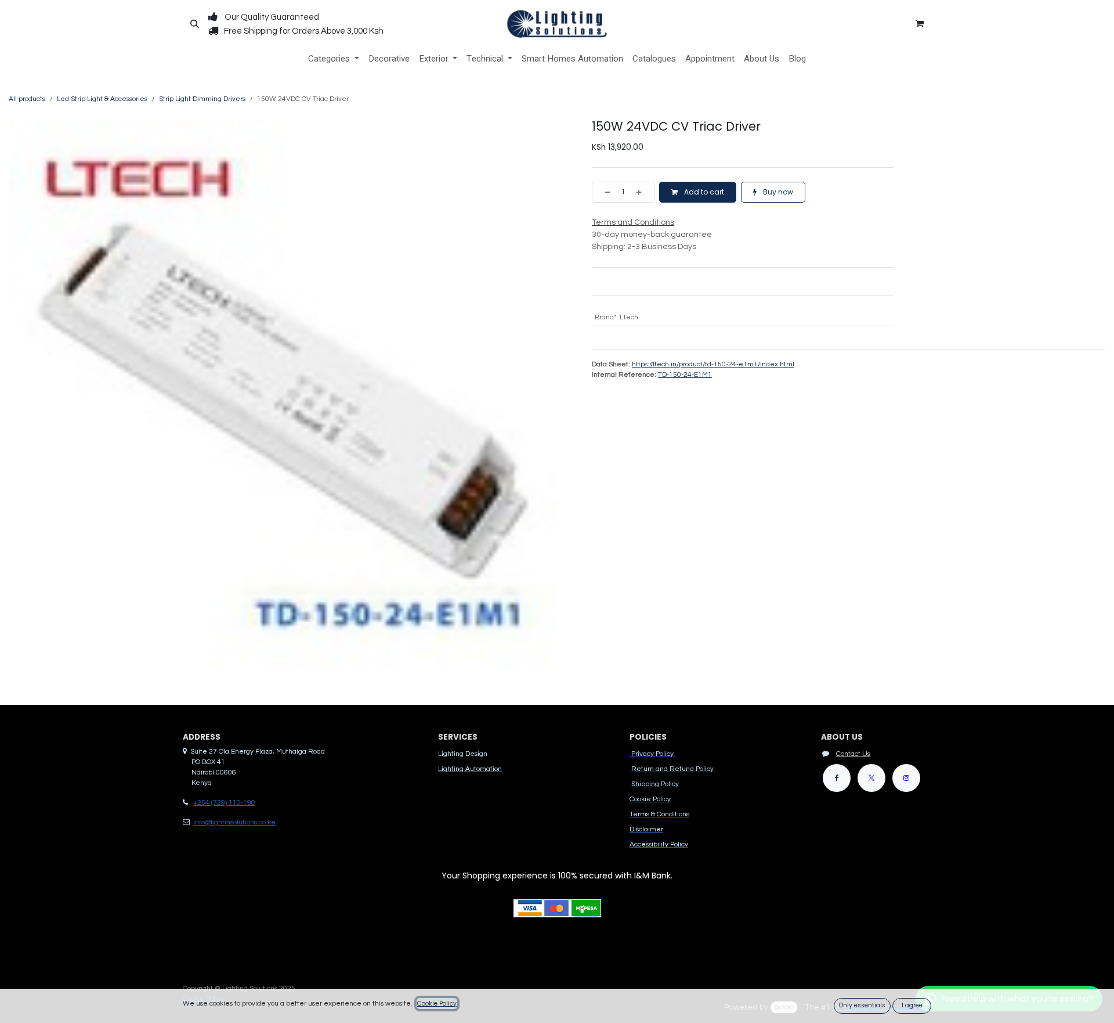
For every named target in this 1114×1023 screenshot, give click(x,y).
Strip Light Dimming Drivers (202, 99)
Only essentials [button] (862, 1005)
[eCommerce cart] (919, 23)
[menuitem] (333, 59)
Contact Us (853, 754)
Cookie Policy (437, 1003)
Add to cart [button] (703, 192)
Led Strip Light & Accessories (102, 99)
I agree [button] (912, 1005)
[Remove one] (604, 192)
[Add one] (642, 192)
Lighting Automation (470, 769)
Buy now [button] (777, 192)
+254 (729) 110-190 (224, 802)
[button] (194, 23)
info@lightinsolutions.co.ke (234, 822)
